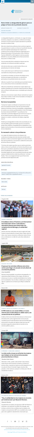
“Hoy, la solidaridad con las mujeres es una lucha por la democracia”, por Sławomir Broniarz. (17, 393)
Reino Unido (4, 181)
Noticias (3, 189)
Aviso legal (10, 432)
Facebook (7, 421)
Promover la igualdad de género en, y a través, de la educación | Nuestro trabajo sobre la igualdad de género (16, 173)
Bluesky (23, 421)
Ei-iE (2, 1)
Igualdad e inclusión (6, 165)
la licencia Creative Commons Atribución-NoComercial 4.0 (17, 429)
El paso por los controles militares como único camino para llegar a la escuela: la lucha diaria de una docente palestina (17, 263)
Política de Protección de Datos (19, 432)
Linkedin (26, 421)
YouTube (15, 421)
